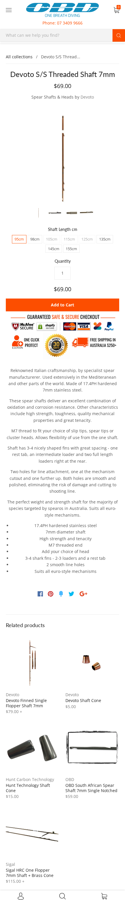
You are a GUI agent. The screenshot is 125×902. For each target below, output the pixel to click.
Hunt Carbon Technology (30, 779)
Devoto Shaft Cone (83, 700)
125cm (87, 239)
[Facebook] (40, 594)
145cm (53, 248)
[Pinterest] (50, 594)
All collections (19, 56)
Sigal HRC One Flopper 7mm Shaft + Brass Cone (29, 872)
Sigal (10, 864)
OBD (69, 779)
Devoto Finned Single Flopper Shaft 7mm (26, 703)
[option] (62, 154)
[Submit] (118, 35)
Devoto (87, 97)
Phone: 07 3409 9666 (62, 23)
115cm (69, 239)
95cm (19, 239)
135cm (104, 239)
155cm (71, 248)
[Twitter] (71, 594)
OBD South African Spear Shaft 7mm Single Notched (91, 787)
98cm (35, 239)
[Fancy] (61, 594)
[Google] (83, 594)
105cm (51, 239)
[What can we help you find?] (62, 35)
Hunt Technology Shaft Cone (28, 787)
